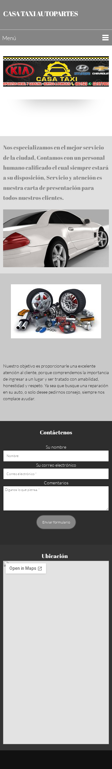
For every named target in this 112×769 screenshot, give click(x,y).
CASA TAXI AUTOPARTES (40, 13)
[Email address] (56, 114)
